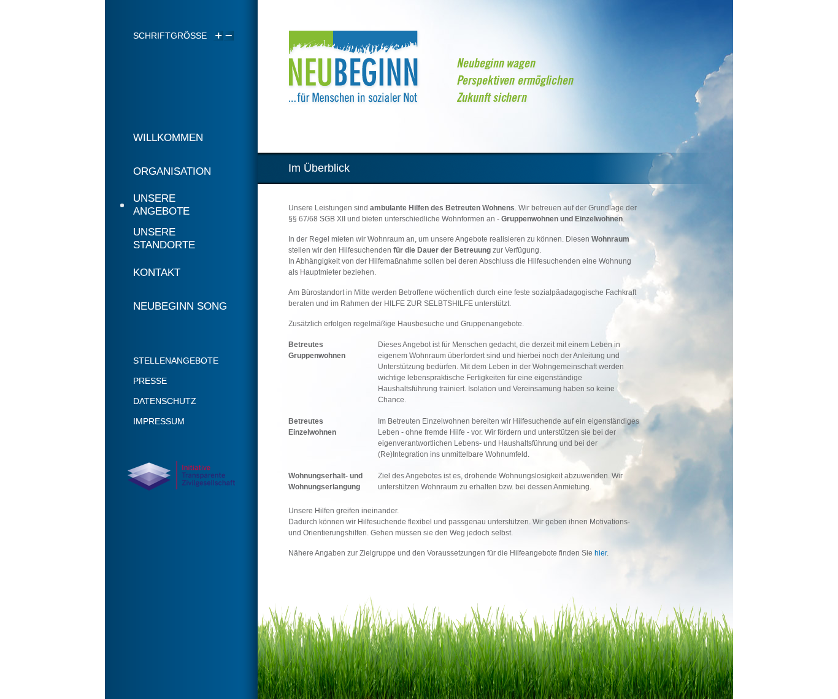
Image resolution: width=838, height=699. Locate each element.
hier (600, 553)
